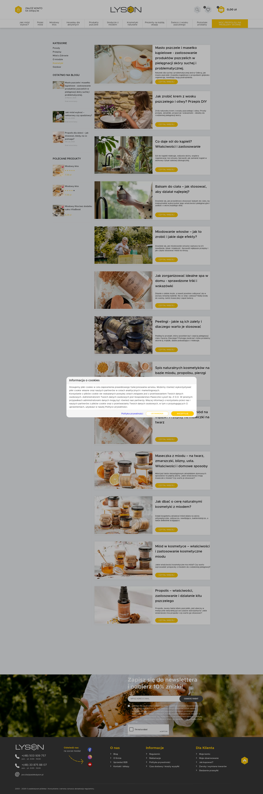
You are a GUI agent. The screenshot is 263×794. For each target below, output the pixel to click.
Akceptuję (182, 413)
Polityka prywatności (132, 413)
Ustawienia (157, 413)
